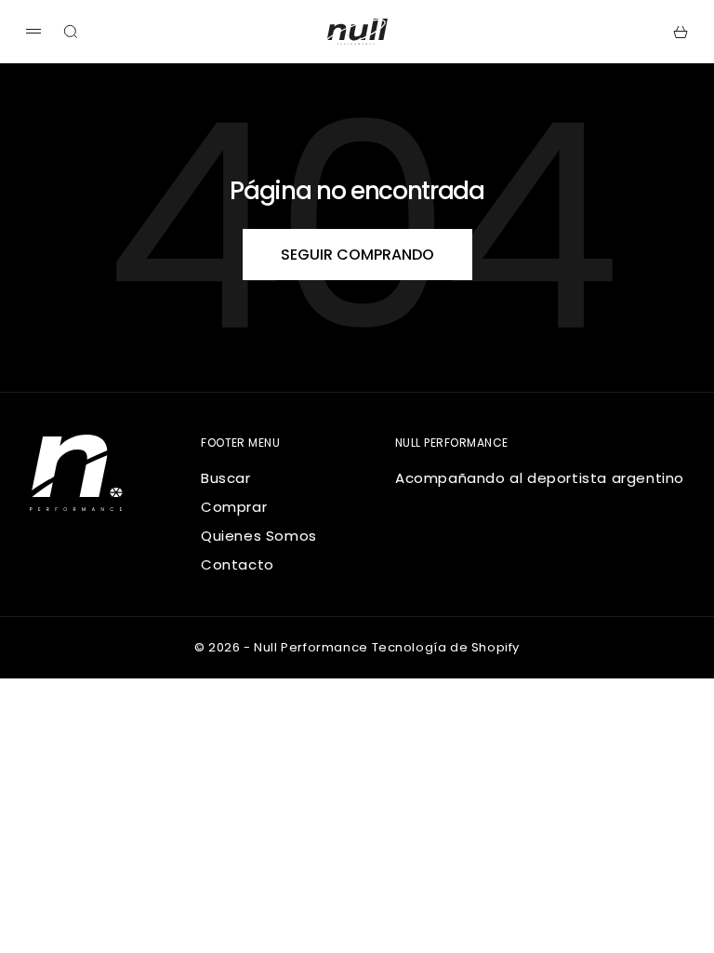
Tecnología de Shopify (446, 647)
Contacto (237, 564)
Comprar (234, 507)
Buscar (226, 478)
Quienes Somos (259, 535)
